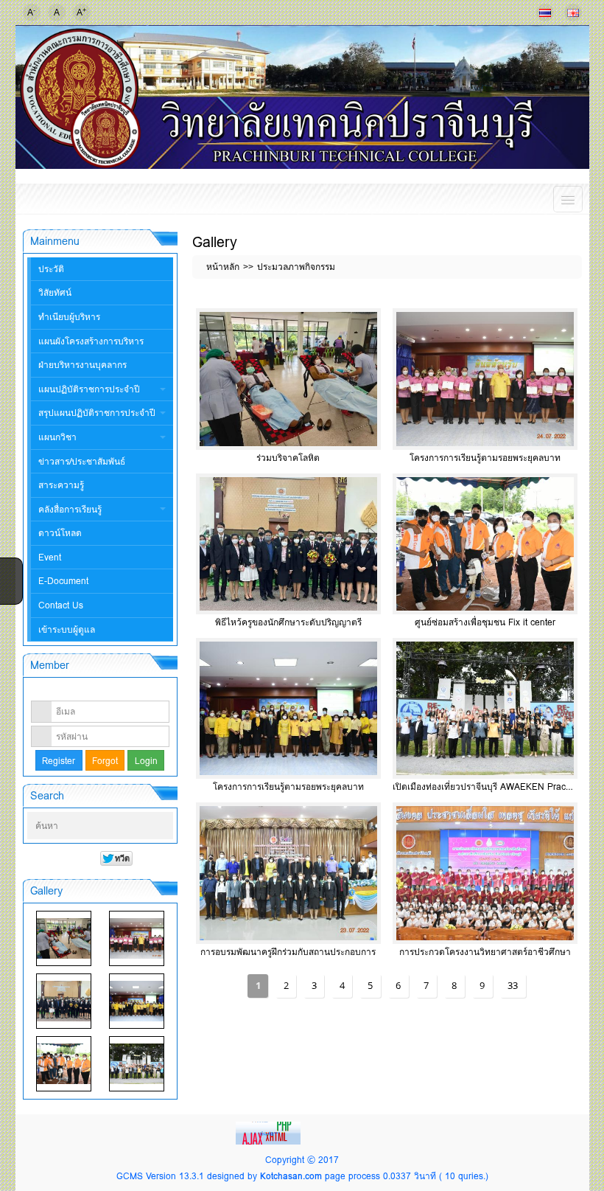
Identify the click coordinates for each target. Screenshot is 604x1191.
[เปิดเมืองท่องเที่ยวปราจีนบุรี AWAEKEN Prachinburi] (136, 1063)
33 (513, 985)
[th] (545, 12)
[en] (573, 12)
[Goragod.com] (269, 1132)
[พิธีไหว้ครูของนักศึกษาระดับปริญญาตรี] (63, 1001)
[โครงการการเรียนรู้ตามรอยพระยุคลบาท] (136, 938)
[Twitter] (9, 587)
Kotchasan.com (291, 1176)
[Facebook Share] (9, 568)
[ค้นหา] (163, 826)
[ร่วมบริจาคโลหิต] (63, 938)
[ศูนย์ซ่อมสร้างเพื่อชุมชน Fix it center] (63, 1063)
